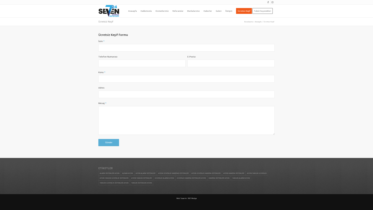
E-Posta (191, 56)
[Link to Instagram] (272, 2)
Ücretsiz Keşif (105, 21)
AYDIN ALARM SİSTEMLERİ (145, 173)
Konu (101, 72)
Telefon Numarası (107, 56)
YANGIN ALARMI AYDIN (241, 178)
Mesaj (102, 103)
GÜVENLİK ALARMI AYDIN (164, 178)
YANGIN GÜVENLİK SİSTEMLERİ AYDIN (114, 183)
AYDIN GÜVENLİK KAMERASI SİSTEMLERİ (173, 173)
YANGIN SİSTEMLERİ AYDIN (141, 183)
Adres (101, 87)
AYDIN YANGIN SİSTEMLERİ (141, 178)
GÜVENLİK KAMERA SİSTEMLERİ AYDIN (191, 178)
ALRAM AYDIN (127, 173)
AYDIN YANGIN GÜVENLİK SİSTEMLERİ (114, 178)
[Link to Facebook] (268, 2)
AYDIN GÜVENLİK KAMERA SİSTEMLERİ (206, 173)
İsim (101, 41)
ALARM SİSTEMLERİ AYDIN (109, 173)
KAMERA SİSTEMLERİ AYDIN (219, 178)
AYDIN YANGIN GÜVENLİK (257, 173)
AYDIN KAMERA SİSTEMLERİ (233, 173)
